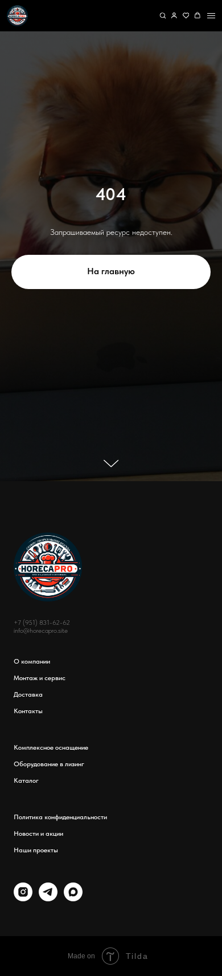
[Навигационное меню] (211, 15)
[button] (162, 15)
